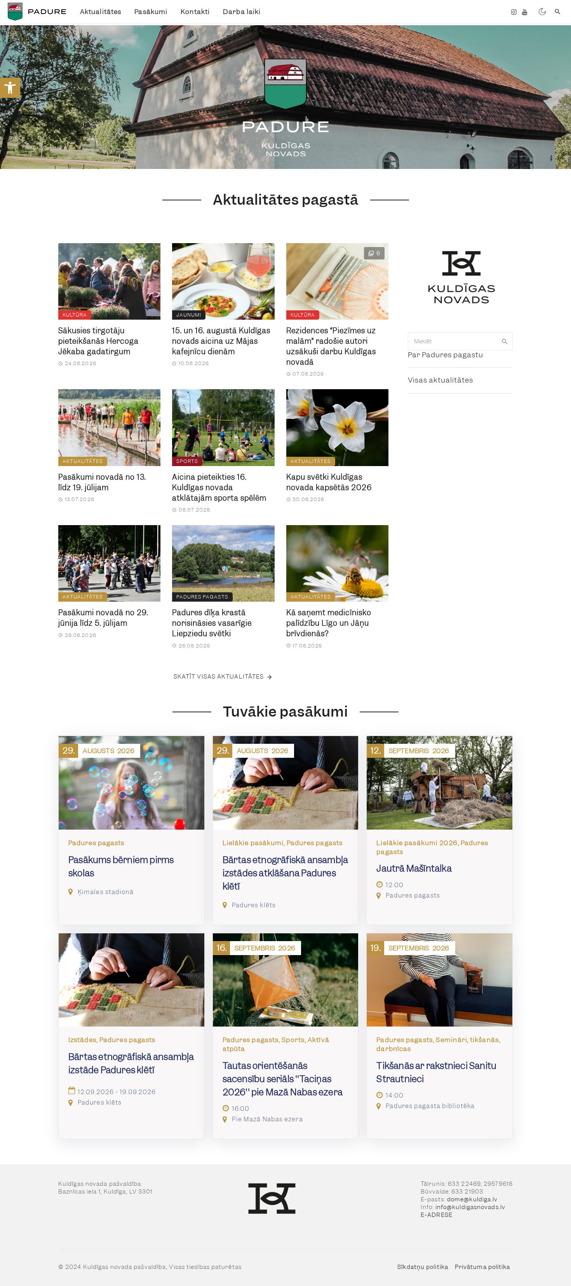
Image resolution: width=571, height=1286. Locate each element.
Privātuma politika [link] (482, 1267)
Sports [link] (187, 461)
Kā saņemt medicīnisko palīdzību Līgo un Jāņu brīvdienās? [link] (328, 623)
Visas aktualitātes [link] (440, 380)
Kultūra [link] (75, 314)
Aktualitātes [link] (100, 11)
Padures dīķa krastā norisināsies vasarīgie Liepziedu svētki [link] (212, 623)
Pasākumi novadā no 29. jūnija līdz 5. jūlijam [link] (103, 618)
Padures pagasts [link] (202, 596)
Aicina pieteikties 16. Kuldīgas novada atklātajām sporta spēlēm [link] (219, 487)
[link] (10, 88)
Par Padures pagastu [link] (445, 355)
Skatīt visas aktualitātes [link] (219, 676)
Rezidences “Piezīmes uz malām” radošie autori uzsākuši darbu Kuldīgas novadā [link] (331, 346)
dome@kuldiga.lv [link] (472, 1199)
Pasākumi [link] (150, 11)
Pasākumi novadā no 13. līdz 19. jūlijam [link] (102, 482)
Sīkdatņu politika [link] (422, 1267)
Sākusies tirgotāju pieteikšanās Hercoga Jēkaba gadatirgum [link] (98, 341)
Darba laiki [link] (242, 11)
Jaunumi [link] (188, 314)
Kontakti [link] (195, 11)
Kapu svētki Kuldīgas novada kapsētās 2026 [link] (329, 482)
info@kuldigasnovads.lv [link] (470, 1207)
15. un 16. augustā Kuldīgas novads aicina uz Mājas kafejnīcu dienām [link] (221, 341)
